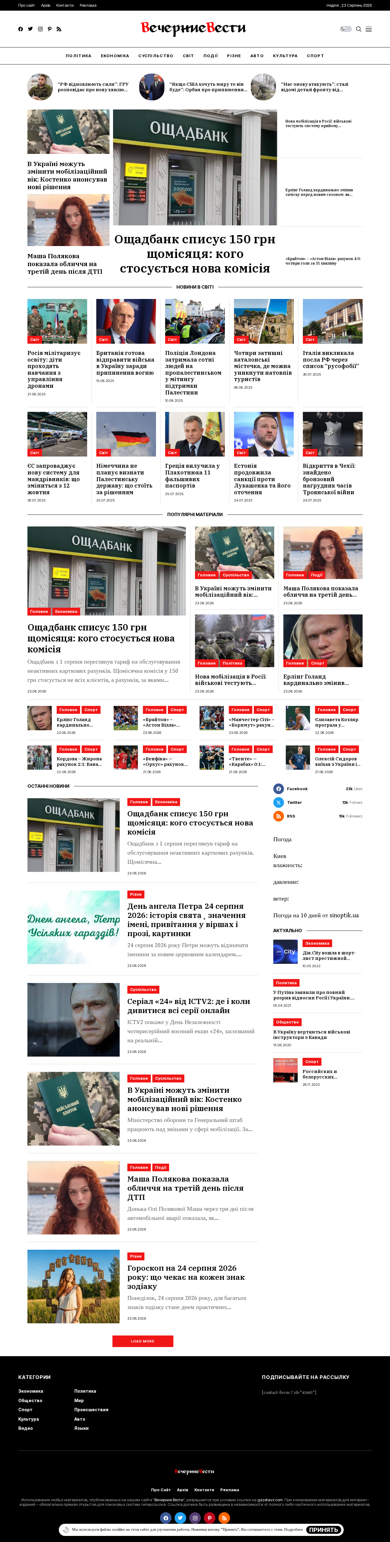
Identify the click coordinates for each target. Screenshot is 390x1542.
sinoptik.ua (344, 915)
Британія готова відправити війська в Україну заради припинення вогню (125, 362)
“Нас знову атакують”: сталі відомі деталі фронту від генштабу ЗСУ (314, 89)
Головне (39, 611)
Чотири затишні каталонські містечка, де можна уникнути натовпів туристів (263, 366)
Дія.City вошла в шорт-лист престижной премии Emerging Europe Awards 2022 (329, 961)
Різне (136, 894)
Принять (323, 1529)
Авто (79, 1419)
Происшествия (91, 1409)
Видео (25, 1428)
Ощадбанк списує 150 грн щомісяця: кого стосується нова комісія (195, 253)
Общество (287, 1022)
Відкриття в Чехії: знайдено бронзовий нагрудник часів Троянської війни (329, 478)
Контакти (204, 1490)
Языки (81, 1428)
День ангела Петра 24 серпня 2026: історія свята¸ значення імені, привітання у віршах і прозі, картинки (186, 919)
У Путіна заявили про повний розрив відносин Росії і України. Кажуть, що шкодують (312, 998)
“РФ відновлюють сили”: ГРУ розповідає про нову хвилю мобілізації (93, 89)
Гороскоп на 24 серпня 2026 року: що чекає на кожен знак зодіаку (186, 1277)
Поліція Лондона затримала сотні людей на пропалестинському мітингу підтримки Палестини (193, 372)
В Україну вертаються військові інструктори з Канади (311, 1034)
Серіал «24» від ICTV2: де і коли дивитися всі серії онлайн (188, 1005)
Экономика (317, 943)
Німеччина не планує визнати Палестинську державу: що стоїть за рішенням (124, 478)
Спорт (317, 663)
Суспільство (236, 574)
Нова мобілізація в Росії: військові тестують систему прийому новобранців (318, 125)
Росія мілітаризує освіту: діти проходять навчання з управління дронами (53, 369)
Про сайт (161, 1490)
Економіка (66, 611)
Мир (79, 1400)
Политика (286, 982)
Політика (232, 663)
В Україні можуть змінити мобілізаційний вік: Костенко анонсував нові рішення (67, 175)
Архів (182, 1490)
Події (316, 574)
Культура (28, 1419)
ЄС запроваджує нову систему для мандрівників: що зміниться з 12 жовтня (53, 478)
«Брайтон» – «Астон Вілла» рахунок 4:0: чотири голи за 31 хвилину (323, 260)
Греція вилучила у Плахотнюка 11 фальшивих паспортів (192, 475)
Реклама (229, 1490)
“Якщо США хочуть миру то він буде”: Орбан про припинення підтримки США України (206, 89)
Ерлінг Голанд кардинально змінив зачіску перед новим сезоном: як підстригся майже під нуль (319, 194)
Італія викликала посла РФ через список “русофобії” (331, 359)
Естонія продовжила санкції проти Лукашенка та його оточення (262, 478)
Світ (34, 339)
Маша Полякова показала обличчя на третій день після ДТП (64, 263)
